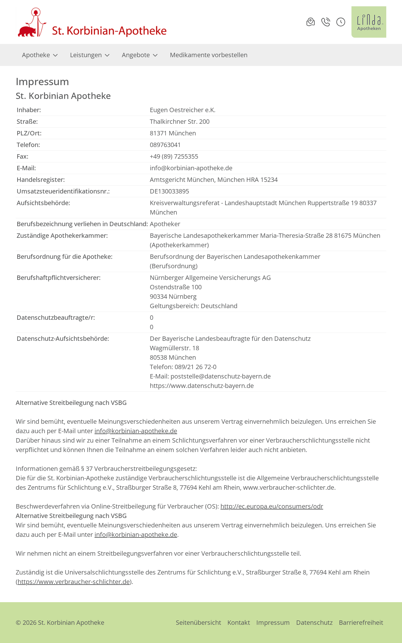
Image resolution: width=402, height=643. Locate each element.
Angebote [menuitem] (136, 55)
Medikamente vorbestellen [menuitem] (208, 55)
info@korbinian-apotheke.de (191, 168)
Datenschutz (314, 622)
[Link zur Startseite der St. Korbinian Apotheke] (92, 22)
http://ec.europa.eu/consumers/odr (271, 506)
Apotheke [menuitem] (36, 55)
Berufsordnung (174, 266)
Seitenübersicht (198, 622)
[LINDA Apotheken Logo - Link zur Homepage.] (368, 22)
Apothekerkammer (179, 245)
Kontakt (238, 622)
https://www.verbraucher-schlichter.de (74, 581)
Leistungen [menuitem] (86, 55)
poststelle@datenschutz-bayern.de (221, 376)
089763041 (165, 144)
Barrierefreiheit (361, 622)
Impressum (273, 622)
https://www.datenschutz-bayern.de (202, 385)
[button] (340, 22)
